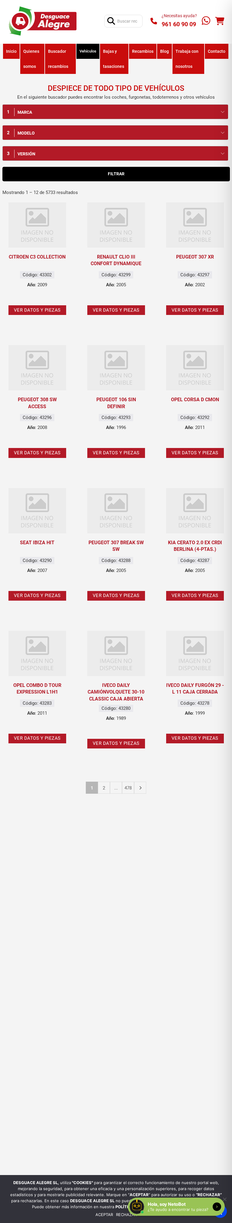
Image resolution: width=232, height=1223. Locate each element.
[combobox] (115, 111)
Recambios (142, 51)
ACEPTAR (104, 1214)
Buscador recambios (58, 59)
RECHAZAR (126, 1214)
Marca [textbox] (25, 112)
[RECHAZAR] (224, 1199)
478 (128, 788)
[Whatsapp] (206, 21)
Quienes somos (31, 59)
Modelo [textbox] (26, 133)
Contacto (216, 51)
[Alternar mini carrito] (219, 21)
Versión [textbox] (26, 153)
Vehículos (87, 51)
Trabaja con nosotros (187, 59)
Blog (164, 51)
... (116, 788)
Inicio (11, 51)
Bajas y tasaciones (113, 59)
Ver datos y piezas (37, 310)
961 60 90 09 (179, 24)
